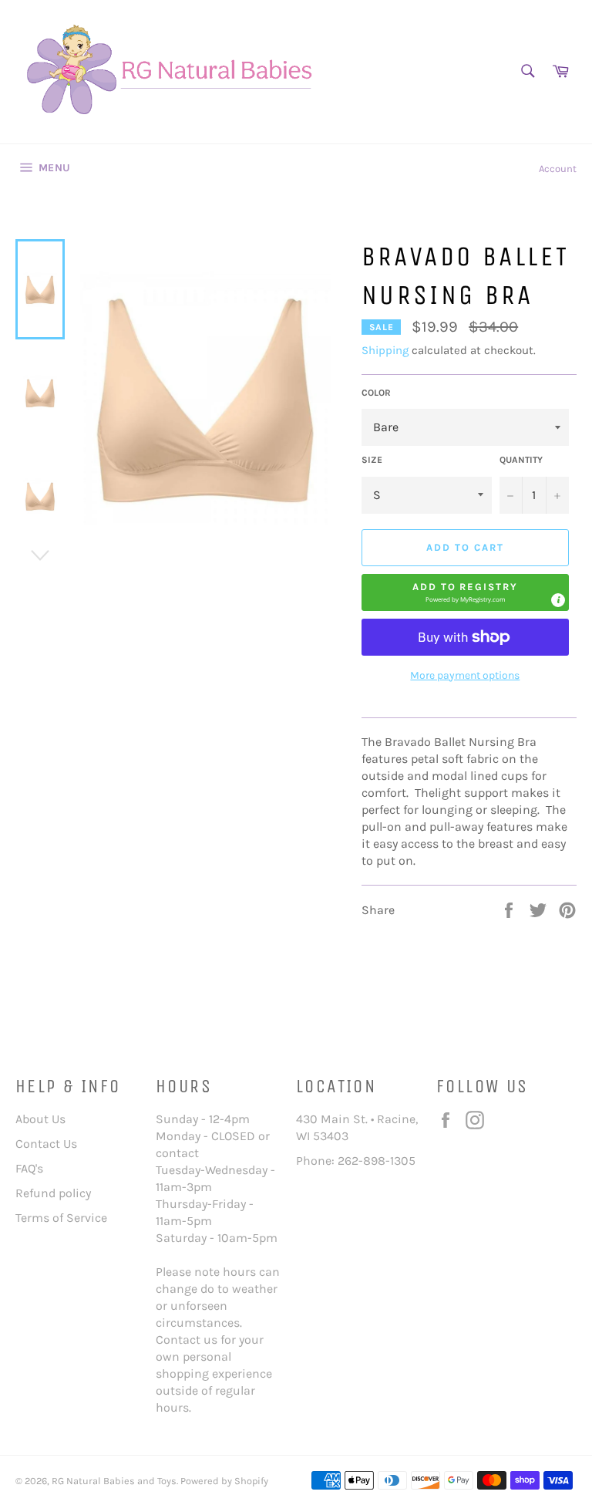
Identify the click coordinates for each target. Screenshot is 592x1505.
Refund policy (53, 1193)
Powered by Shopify (224, 1480)
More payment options (465, 675)
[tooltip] (558, 600)
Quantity (521, 459)
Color (376, 392)
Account (558, 168)
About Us (40, 1119)
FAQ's (29, 1168)
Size (372, 459)
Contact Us (46, 1143)
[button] (465, 592)
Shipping (385, 350)
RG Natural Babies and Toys (114, 1480)
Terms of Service (61, 1217)
